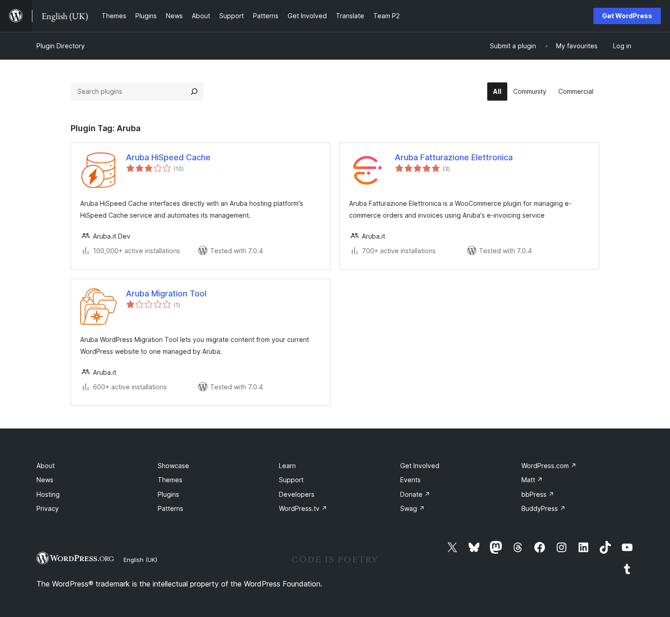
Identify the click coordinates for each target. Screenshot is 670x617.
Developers (296, 494)
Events (410, 480)
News (44, 480)
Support (291, 480)
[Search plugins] (194, 91)
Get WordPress (627, 16)
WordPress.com (549, 465)
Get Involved (419, 465)
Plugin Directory (60, 46)
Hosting (48, 494)
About (45, 465)
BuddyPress (543, 508)
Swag (412, 508)
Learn (287, 465)
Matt (532, 480)
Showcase (173, 465)
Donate (415, 494)
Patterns (170, 508)
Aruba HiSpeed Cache (168, 157)
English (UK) (140, 559)
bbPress (537, 494)
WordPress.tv (303, 508)
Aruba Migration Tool (166, 293)
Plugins (168, 494)
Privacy (47, 508)
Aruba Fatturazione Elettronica (454, 157)
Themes (170, 480)
